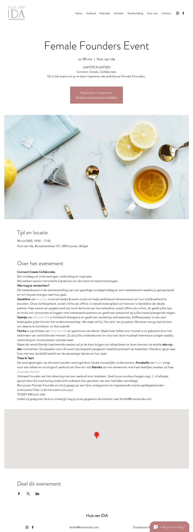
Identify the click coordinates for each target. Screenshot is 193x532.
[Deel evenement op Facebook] (19, 493)
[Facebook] (183, 13)
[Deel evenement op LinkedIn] (37, 493)
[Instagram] (177, 13)
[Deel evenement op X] (28, 493)
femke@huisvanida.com (84, 527)
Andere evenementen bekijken (96, 97)
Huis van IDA (97, 515)
